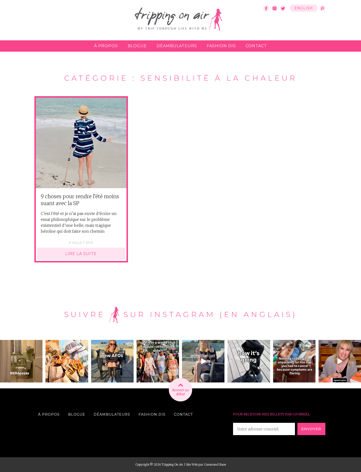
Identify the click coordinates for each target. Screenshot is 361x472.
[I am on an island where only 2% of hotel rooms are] (21, 361)
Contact (256, 46)
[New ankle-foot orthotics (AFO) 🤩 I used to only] (112, 361)
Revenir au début (180, 392)
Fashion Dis (221, 46)
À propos (106, 46)
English (303, 8)
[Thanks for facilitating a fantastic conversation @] (340, 361)
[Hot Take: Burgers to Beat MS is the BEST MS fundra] (66, 361)
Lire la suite (81, 253)
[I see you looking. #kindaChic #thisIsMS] (158, 361)
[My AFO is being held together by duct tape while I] (248, 361)
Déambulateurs (177, 46)
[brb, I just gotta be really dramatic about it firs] (294, 361)
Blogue (137, 46)
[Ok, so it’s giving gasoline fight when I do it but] (203, 361)
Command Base (215, 464)
